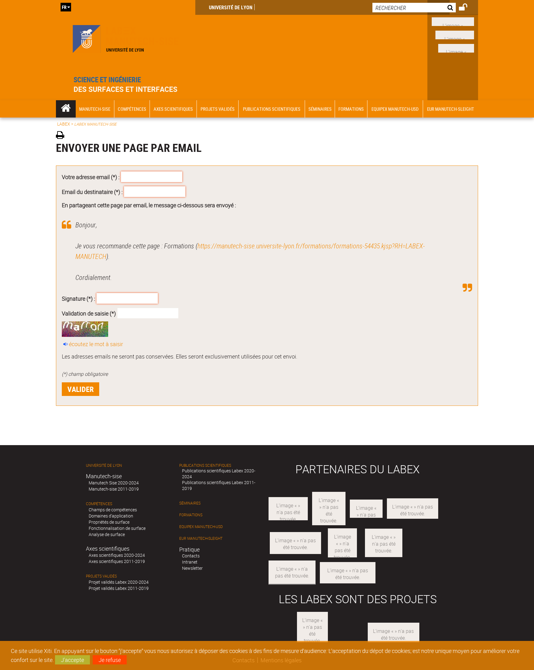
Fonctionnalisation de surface (117, 528)
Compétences (99, 503)
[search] (414, 7)
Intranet (189, 562)
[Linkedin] (454, 34)
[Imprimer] (62, 136)
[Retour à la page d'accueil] (125, 37)
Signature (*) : (78, 298)
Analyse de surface (107, 534)
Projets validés (101, 576)
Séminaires (190, 503)
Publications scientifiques (205, 465)
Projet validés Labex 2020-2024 (119, 582)
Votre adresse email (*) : (91, 177)
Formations (190, 515)
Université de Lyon (230, 7)
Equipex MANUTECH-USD (201, 526)
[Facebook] (453, 21)
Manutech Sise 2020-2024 (114, 483)
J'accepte (72, 660)
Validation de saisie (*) (89, 313)
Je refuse (110, 660)
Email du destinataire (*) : (92, 191)
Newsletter (192, 568)
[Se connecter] (467, 8)
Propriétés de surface (109, 522)
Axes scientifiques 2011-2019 (117, 561)
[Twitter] (456, 47)
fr (64, 7)
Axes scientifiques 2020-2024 (117, 555)
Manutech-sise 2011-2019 (114, 489)
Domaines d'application (111, 516)
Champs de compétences (113, 510)
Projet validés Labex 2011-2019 (119, 588)
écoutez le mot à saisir (96, 344)
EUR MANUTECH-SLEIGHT (200, 538)
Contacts (191, 556)
